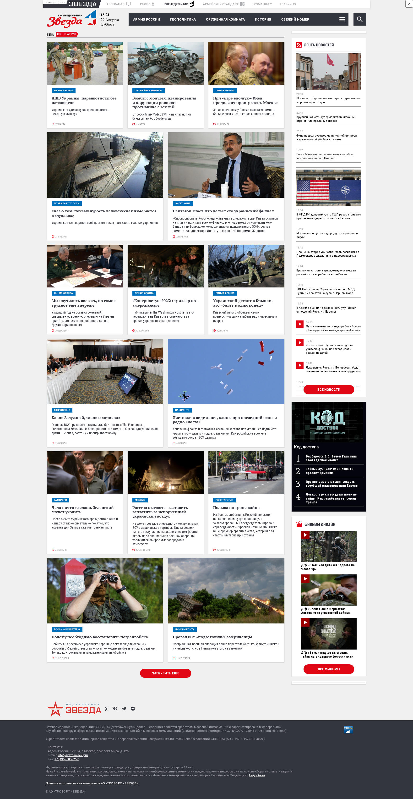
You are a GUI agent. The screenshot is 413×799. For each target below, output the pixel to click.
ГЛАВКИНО (288, 4)
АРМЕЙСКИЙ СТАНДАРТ (221, 4)
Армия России (146, 19)
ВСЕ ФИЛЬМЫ (329, 669)
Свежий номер (295, 19)
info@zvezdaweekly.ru (73, 755)
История (263, 19)
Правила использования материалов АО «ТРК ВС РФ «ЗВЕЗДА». (92, 783)
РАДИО (145, 4)
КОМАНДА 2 (263, 4)
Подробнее (257, 775)
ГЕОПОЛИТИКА (183, 19)
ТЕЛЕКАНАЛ (116, 4)
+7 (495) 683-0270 (66, 759)
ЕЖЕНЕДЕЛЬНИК (175, 4)
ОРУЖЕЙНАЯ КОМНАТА (225, 19)
